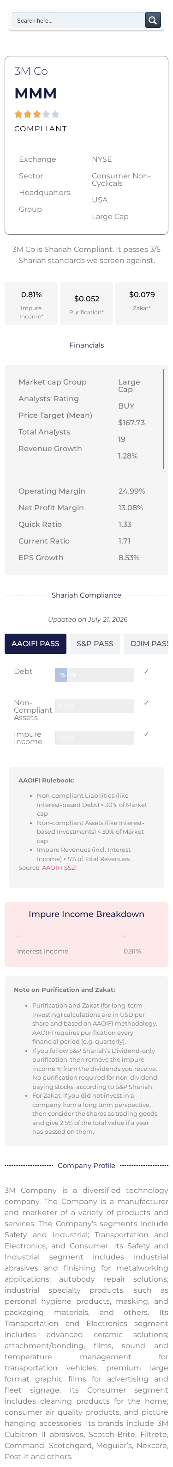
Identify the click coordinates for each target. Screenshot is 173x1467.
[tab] (35, 644)
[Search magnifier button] (153, 20)
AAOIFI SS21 (59, 867)
